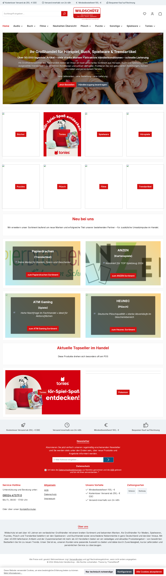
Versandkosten (75, 559)
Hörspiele (145, 134)
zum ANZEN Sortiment (123, 275)
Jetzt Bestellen (66, 84)
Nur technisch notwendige (99, 571)
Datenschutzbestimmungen (70, 470)
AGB (112, 470)
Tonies (62, 134)
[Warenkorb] (160, 13)
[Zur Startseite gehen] (87, 14)
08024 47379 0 (12, 495)
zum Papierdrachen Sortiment (43, 274)
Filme (103, 186)
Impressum (49, 498)
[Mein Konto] (152, 13)
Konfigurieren (124, 571)
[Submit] (108, 459)
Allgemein (50, 485)
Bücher (21, 134)
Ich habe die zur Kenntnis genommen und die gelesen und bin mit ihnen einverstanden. (85, 471)
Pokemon (123, 392)
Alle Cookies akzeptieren (149, 571)
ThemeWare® (113, 562)
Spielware (104, 134)
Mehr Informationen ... (13, 573)
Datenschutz (50, 494)
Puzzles (21, 186)
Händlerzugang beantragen (92, 84)
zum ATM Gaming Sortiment (43, 328)
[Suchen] (64, 13)
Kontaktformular (28, 509)
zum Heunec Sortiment (123, 329)
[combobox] (32, 13)
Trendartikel (145, 186)
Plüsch (62, 186)
